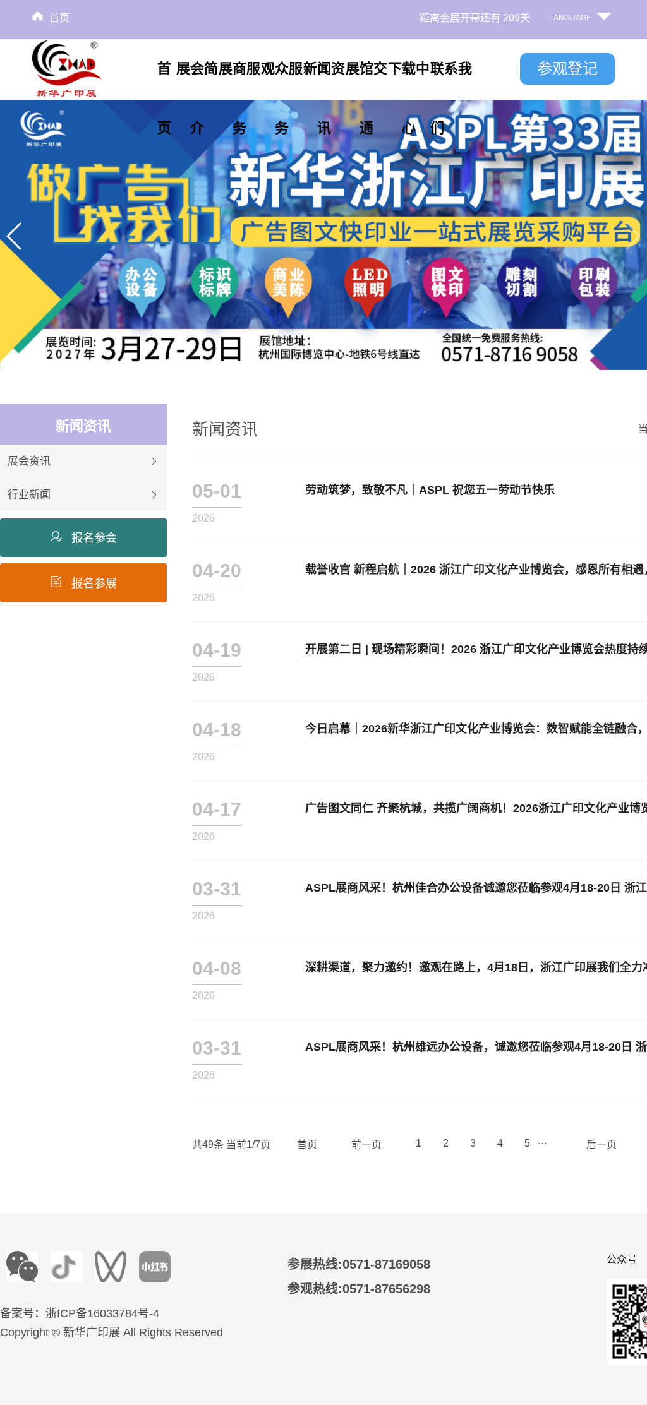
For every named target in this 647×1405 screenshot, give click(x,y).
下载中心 (409, 98)
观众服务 (282, 98)
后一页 (601, 1144)
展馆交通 (366, 98)
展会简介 (197, 98)
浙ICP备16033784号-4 (102, 1313)
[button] (14, 236)
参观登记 (567, 68)
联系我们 (451, 98)
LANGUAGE (570, 17)
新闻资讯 (324, 98)
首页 (59, 18)
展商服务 (239, 98)
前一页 (366, 1144)
